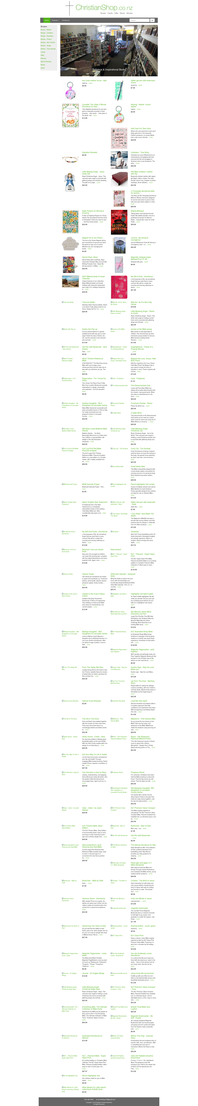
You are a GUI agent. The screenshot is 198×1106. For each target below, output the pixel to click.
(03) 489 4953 (89, 1099)
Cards (43, 52)
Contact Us (65, 20)
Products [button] (55, 20)
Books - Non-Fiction (48, 42)
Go (152, 20)
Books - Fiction (46, 39)
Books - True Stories (48, 49)
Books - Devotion (47, 36)
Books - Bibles (46, 30)
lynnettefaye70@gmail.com (106, 1099)
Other (43, 68)
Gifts (42, 55)
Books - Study (46, 45)
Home (47, 20)
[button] (67, 50)
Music (43, 65)
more (90, 83)
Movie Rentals (46, 61)
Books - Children (47, 33)
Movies (43, 58)
